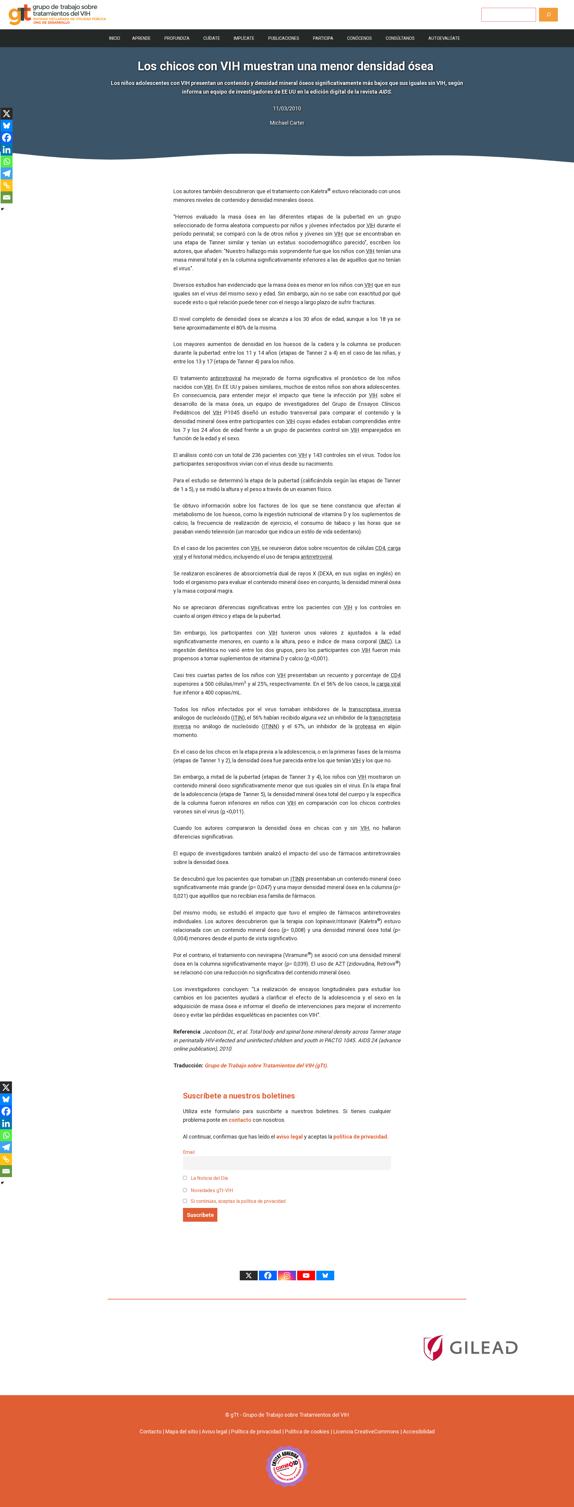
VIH (371, 225)
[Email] (7, 197)
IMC (385, 641)
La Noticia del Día (209, 1178)
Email (189, 1152)
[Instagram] (287, 1275)
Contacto (150, 1431)
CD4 (380, 548)
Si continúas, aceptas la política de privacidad (238, 1201)
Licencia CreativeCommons (366, 1431)
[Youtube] (306, 1275)
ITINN (270, 726)
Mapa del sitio (181, 1431)
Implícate (244, 38)
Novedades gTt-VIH (211, 1190)
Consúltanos (400, 38)
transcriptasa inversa (375, 709)
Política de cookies (307, 1431)
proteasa (365, 726)
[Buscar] (548, 14)
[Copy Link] (7, 185)
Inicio (114, 38)
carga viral (388, 684)
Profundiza (177, 38)
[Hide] (2, 209)
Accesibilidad (419, 1431)
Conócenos (359, 38)
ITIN (238, 717)
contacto (240, 1120)
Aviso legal (214, 1431)
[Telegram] (7, 173)
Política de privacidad (256, 1431)
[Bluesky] (7, 126)
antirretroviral (226, 378)
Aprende (141, 38)
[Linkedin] (7, 150)
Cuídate (211, 38)
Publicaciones (283, 38)
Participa (323, 38)
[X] (7, 114)
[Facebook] (7, 138)
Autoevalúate (444, 38)
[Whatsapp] (7, 161)
